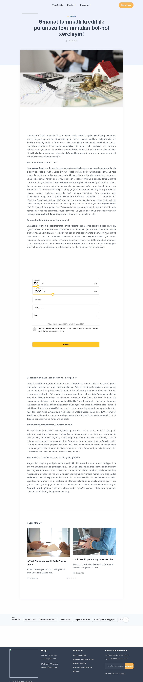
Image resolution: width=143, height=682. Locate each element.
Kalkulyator (126, 5)
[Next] (126, 619)
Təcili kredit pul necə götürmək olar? (94, 559)
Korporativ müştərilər (82, 620)
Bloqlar (70, 5)
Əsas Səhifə (57, 5)
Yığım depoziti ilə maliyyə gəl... (105, 620)
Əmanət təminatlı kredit (48, 620)
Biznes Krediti (65, 620)
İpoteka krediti (30, 620)
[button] (67, 578)
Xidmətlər (84, 5)
